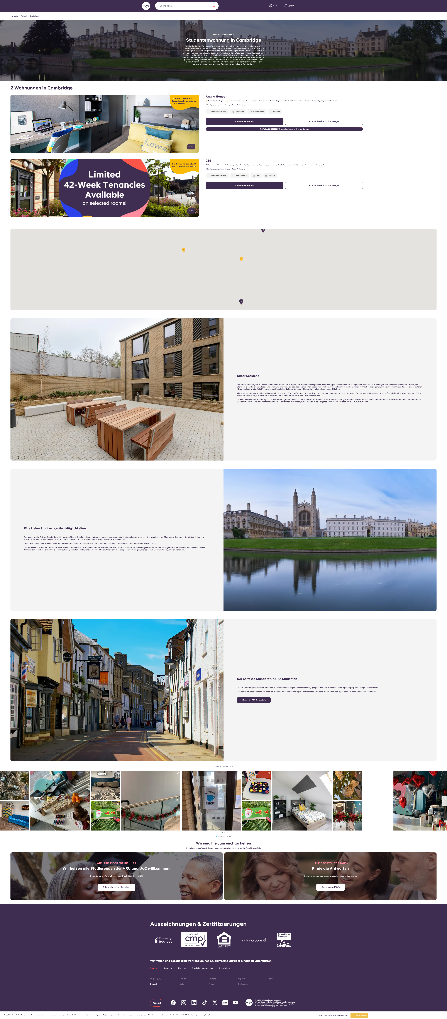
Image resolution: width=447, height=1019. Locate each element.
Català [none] (270, 979)
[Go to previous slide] (16, 124)
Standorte (168, 968)
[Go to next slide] (193, 124)
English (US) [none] (184, 979)
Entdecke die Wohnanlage (324, 121)
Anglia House (215, 96)
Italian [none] (182, 984)
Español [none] (241, 979)
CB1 (208, 160)
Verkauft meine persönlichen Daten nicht (334, 1015)
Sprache (154, 968)
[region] (223, 1015)
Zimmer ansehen (244, 121)
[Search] (214, 6)
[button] (263, 230)
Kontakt (157, 1003)
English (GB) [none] (155, 979)
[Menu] (302, 6)
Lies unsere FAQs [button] (330, 887)
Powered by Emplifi (224, 836)
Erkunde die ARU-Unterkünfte (254, 700)
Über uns (182, 968)
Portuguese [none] (243, 984)
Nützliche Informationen (202, 968)
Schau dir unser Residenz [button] (116, 887)
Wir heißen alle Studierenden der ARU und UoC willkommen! (117, 868)
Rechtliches (224, 968)
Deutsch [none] (153, 984)
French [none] (212, 984)
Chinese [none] (212, 979)
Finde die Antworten (330, 868)
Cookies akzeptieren (359, 1015)
